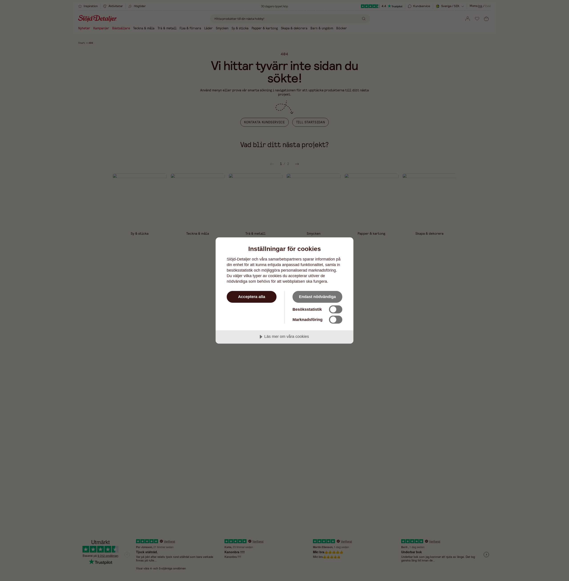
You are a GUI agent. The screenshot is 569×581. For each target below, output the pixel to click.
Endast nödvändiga (317, 297)
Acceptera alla (251, 297)
